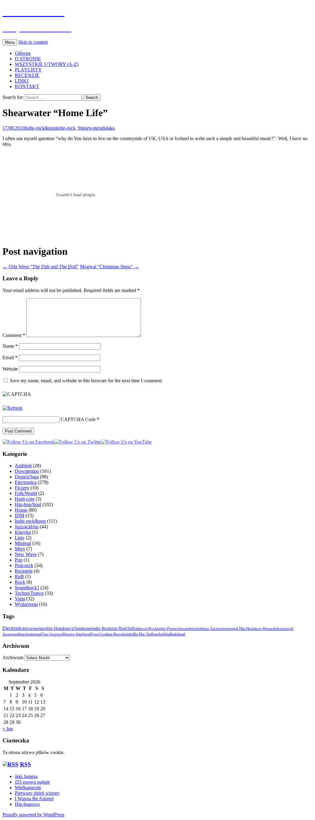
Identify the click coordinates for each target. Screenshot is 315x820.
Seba (166, 634)
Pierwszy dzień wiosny (37, 793)
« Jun (7, 728)
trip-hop (118, 628)
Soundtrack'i (27, 587)
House (21, 510)
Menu (10, 42)
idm (201, 628)
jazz (59, 634)
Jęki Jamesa (26, 776)
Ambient (23, 465)
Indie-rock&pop (40, 128)
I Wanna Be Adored (34, 798)
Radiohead (177, 634)
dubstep (279, 629)
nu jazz (211, 628)
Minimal (23, 543)
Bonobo (157, 634)
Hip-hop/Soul (28, 504)
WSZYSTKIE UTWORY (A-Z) (46, 64)
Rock (20, 582)
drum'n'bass (72, 628)
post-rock (148, 628)
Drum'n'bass (27, 476)
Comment (13, 335)
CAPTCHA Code (78, 419)
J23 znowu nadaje (32, 782)
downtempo (35, 628)
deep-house (263, 629)
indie (129, 634)
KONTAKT (27, 86)
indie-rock (65, 128)
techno (179, 628)
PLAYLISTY (28, 69)
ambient (191, 628)
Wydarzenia (26, 604)
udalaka (107, 128)
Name (10, 346)
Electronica (26, 482)
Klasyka (23, 532)
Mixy (20, 548)
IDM (19, 515)
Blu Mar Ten (142, 634)
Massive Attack (73, 634)
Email (10, 357)
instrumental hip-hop (235, 629)
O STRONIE (28, 58)
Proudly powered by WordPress (33, 814)
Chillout (133, 628)
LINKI (21, 80)
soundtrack (19, 634)
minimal (35, 634)
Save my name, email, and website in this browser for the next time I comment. (86, 380)
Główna (22, 53)
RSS (25, 764)
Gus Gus (49, 634)
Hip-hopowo (27, 804)
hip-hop (54, 628)
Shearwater (89, 128)
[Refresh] (12, 408)
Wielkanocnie (28, 787)
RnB (19, 576)
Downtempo (27, 471)
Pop (18, 559)
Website (10, 368)
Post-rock (24, 565)
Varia (20, 598)
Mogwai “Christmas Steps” (109, 266)
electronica (13, 628)
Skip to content (33, 42)
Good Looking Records (108, 634)
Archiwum (12, 657)
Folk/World (26, 493)
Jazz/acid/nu (26, 526)
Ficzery (22, 487)
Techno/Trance (29, 593)
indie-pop (165, 628)
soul (88, 634)
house (87, 628)
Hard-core (24, 498)
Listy (20, 537)
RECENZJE (27, 75)
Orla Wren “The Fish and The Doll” (40, 266)
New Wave (26, 554)
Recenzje (24, 571)
